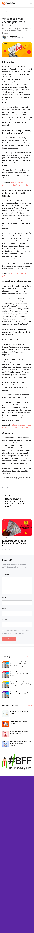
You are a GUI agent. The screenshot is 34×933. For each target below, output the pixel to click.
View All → (29, 656)
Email (4, 608)
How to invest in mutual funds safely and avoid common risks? (15, 502)
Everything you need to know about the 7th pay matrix (14, 543)
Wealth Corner (16, 10)
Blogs (9, 10)
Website (5, 619)
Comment (5, 574)
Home (3, 10)
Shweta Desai (13, 36)
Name (4, 597)
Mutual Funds (8, 496)
